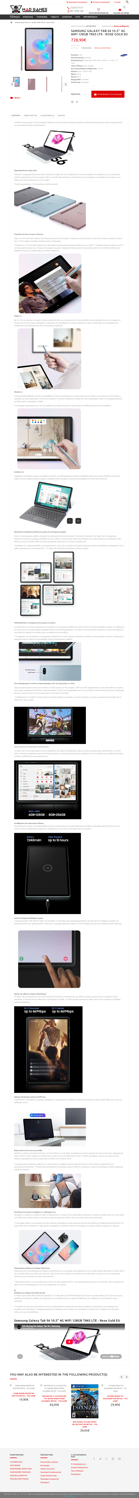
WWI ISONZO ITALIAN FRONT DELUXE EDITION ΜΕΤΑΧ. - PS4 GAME (84, 1424)
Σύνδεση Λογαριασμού (101, 2)
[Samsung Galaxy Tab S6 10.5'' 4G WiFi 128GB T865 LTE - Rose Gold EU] (16, 81)
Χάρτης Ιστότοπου (47, 1469)
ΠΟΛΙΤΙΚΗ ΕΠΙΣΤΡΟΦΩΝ (19, 1479)
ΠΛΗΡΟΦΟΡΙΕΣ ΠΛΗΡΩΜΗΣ (20, 1472)
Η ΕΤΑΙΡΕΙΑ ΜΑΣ (16, 1462)
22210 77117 (76, 7)
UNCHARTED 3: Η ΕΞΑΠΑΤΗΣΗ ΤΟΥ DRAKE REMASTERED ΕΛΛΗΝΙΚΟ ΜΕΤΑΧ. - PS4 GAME (54, 1398)
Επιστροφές (44, 1465)
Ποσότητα (75, 94)
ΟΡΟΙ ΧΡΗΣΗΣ (15, 1465)
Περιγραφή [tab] (16, 115)
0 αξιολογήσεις (86, 48)
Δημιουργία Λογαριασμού (77, 2)
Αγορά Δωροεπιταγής (48, 1475)
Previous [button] (12, 84)
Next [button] (65, 84)
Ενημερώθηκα (69, 1496)
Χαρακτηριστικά (30, 115)
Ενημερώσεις (76, 1474)
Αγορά (117, 2)
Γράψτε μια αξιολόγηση (102, 48)
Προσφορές (44, 1482)
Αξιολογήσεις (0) (47, 115)
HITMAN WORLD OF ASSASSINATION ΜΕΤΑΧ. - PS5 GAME (115, 1398)
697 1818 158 (76, 11)
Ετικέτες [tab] (61, 115)
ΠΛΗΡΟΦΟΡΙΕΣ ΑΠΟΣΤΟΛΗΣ (21, 1469)
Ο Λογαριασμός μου (78, 1464)
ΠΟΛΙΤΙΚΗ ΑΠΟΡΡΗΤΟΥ (18, 1475)
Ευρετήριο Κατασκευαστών (50, 1472)
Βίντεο (17, 98)
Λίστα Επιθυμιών (77, 1471)
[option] (16, 81)
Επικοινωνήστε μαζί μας (49, 1462)
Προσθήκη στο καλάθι (109, 94)
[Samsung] (124, 55)
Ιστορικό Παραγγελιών (79, 1467)
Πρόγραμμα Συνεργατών (49, 1479)
